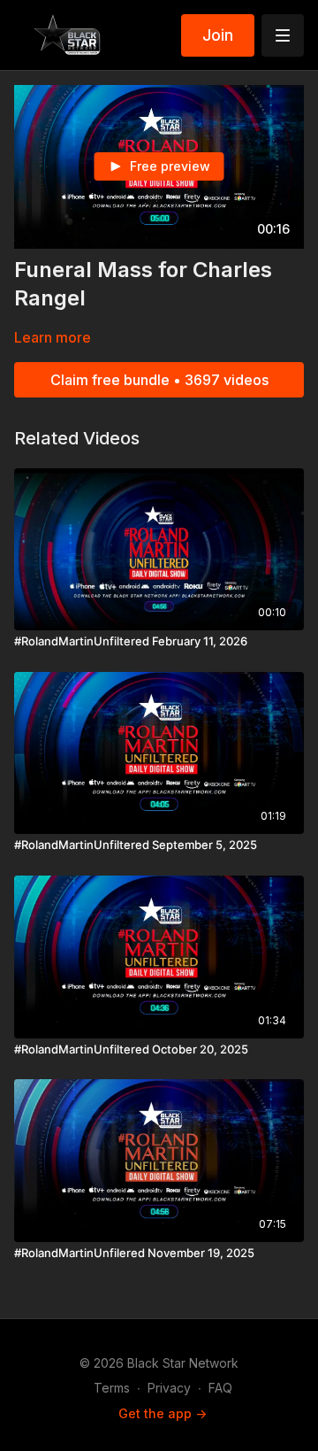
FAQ (220, 1387)
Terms (112, 1387)
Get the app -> (162, 1413)
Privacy (169, 1387)
